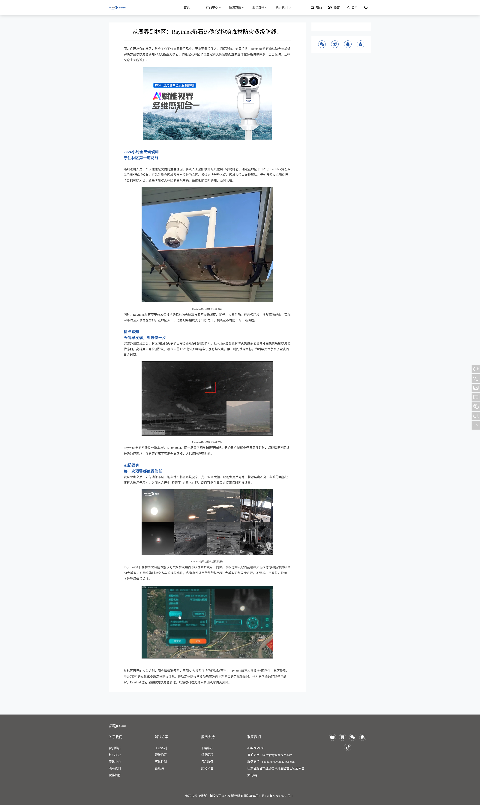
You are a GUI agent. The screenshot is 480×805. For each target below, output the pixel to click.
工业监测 (161, 748)
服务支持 (258, 7)
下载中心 (207, 748)
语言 (337, 7)
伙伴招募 (115, 775)
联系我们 (115, 768)
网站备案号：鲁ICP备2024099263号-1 (268, 796)
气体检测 (161, 761)
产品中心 (212, 7)
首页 (187, 7)
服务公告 (207, 768)
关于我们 (282, 7)
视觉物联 (161, 754)
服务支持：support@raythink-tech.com (271, 761)
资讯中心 (115, 761)
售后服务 (207, 761)
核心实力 (115, 754)
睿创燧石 (115, 748)
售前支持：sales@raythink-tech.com (269, 754)
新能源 (159, 768)
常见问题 (207, 754)
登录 (355, 7)
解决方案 (235, 7)
